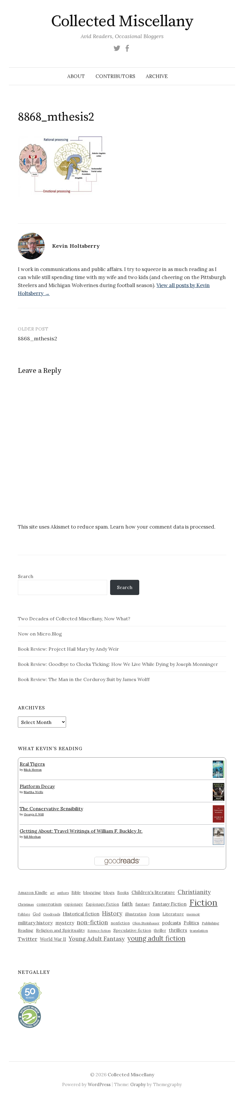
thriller (160, 930)
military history (35, 923)
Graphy (138, 1084)
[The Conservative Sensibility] (218, 813)
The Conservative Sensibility (51, 809)
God (36, 914)
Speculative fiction (132, 930)
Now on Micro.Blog (40, 634)
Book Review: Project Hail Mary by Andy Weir (68, 649)
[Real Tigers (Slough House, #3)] (218, 769)
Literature (173, 914)
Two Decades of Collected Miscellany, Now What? (74, 619)
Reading (25, 930)
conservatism (49, 904)
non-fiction (92, 922)
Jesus (154, 914)
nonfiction (120, 923)
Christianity (194, 891)
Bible (76, 892)
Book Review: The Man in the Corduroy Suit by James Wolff (84, 679)
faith (127, 904)
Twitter (27, 938)
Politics (191, 923)
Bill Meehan (32, 837)
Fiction (203, 902)
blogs (109, 892)
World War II (53, 939)
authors (63, 893)
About (76, 76)
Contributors (115, 76)
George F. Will (34, 814)
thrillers (178, 930)
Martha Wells (33, 792)
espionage (73, 904)
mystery (64, 923)
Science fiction (99, 931)
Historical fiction (81, 914)
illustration (135, 914)
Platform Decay (37, 786)
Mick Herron (33, 770)
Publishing (210, 923)
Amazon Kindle (32, 892)
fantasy (142, 904)
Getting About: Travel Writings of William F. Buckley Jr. (81, 831)
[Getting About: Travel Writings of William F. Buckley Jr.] (218, 836)
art (52, 893)
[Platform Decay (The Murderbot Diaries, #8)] (218, 792)
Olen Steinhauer (145, 923)
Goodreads (51, 914)
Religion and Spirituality (60, 930)
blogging (92, 892)
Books (123, 892)
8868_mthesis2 (37, 338)
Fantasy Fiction (170, 904)
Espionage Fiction (102, 904)
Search (25, 576)
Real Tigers (32, 764)
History (112, 913)
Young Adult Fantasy (97, 938)
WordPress (99, 1084)
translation (199, 930)
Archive (157, 76)
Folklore (24, 914)
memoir (193, 914)
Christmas (26, 904)
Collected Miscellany (122, 21)
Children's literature (153, 892)
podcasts (171, 923)
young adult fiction (156, 938)
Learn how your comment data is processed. (162, 527)
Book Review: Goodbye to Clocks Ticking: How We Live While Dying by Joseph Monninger (118, 664)
